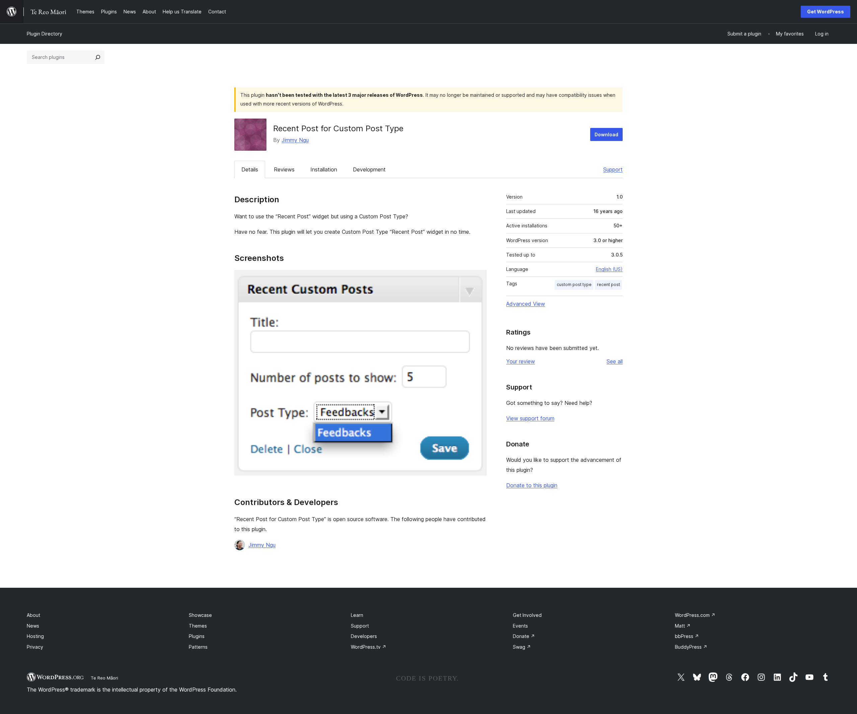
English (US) (609, 269)
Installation (323, 169)
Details (249, 169)
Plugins (197, 636)
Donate (524, 636)
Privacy (35, 647)
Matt (683, 626)
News (33, 626)
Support (613, 169)
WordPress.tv (368, 647)
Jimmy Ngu (295, 140)
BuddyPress (691, 647)
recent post (608, 284)
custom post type (574, 284)
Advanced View (525, 303)
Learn (357, 615)
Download (606, 134)
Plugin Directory (44, 34)
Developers (364, 636)
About (33, 615)
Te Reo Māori (104, 678)
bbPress (687, 636)
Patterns (198, 647)
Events (520, 626)
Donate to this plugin (531, 485)
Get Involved (527, 615)
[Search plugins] (97, 57)
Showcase (200, 615)
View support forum (530, 418)
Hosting (35, 636)
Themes (198, 626)
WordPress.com (695, 615)
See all (615, 361)
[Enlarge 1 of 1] (477, 279)
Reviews (284, 169)
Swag (522, 647)
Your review (520, 361)
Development (369, 169)
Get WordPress (825, 11)
